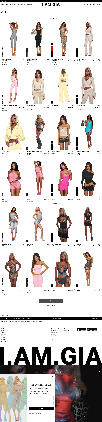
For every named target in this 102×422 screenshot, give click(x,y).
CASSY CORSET (56, 151)
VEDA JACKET (5, 151)
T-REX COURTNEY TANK (83, 377)
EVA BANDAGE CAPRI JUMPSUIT (7, 60)
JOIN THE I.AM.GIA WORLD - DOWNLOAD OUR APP (51, 1)
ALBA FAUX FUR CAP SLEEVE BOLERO (34, 152)
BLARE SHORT (30, 198)
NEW (7, 4)
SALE (35, 4)
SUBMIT (41, 408)
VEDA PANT (55, 105)
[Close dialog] (53, 377)
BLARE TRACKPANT (82, 59)
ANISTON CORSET (56, 244)
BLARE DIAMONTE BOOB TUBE (35, 289)
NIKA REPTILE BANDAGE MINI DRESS (84, 290)
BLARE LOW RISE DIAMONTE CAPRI (9, 106)
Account (98, 1)
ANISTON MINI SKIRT (82, 244)
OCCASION (29, 4)
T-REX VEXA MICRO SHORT (34, 335)
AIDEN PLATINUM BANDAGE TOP (9, 290)
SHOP (2, 4)
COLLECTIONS (21, 4)
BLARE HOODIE (31, 105)
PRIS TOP (79, 198)
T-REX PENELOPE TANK (8, 335)
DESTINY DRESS (56, 335)
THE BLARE (13, 4)
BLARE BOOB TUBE (7, 198)
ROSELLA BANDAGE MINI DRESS (83, 152)
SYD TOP (79, 335)
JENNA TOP (55, 289)
